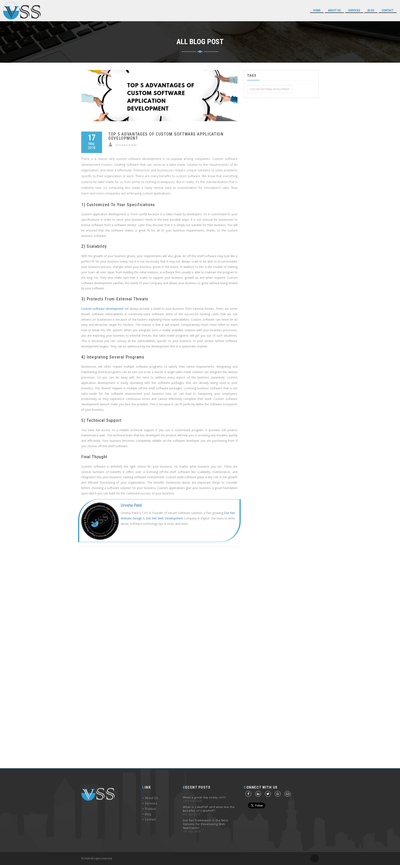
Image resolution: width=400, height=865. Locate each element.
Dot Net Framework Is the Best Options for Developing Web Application (205, 824)
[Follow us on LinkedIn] (258, 793)
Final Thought (94, 456)
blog (371, 10)
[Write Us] (287, 793)
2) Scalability (94, 246)
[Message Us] (277, 793)
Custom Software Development (270, 89)
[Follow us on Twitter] (268, 793)
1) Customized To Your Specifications (118, 204)
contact (150, 819)
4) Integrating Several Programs (112, 357)
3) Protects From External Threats (114, 298)
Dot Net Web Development (164, 518)
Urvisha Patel (131, 505)
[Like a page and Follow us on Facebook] (248, 793)
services (354, 10)
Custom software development (102, 309)
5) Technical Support (101, 420)
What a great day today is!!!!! (204, 797)
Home (317, 10)
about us (334, 10)
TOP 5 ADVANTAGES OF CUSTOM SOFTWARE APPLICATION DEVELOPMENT (166, 136)
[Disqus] (200, 606)
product (150, 808)
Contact (388, 10)
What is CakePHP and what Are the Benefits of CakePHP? (209, 809)
